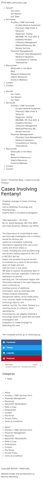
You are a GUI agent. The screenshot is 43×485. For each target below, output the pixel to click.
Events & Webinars (19, 80)
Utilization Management (26, 42)
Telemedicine (21, 62)
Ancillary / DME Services (22, 22)
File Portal (9, 415)
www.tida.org (34, 334)
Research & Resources (21, 74)
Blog (13, 71)
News (9, 378)
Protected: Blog (16, 180)
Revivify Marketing (9, 476)
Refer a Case (10, 407)
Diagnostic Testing (24, 34)
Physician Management (21, 51)
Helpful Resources (19, 77)
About (8, 8)
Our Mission (16, 13)
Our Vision (15, 11)
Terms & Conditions (13, 421)
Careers (9, 82)
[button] (21, 88)
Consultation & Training (26, 59)
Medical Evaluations (25, 57)
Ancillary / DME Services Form (18, 395)
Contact (9, 85)
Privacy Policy (11, 418)
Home (4, 180)
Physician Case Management (28, 54)
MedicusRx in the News (21, 68)
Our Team (15, 16)
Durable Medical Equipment (28, 25)
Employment (10, 410)
